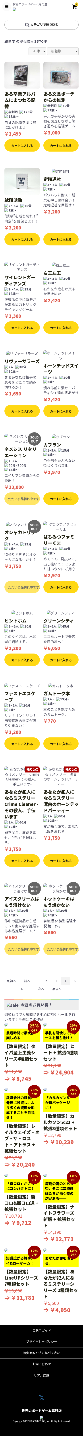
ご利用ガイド (41, 1330)
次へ (41, 989)
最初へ (11, 981)
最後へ (57, 989)
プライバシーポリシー (41, 1341)
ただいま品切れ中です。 (24, 499)
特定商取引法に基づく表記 (41, 1353)
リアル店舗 (41, 1375)
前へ (27, 981)
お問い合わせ (41, 1364)
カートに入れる (22, 145)
